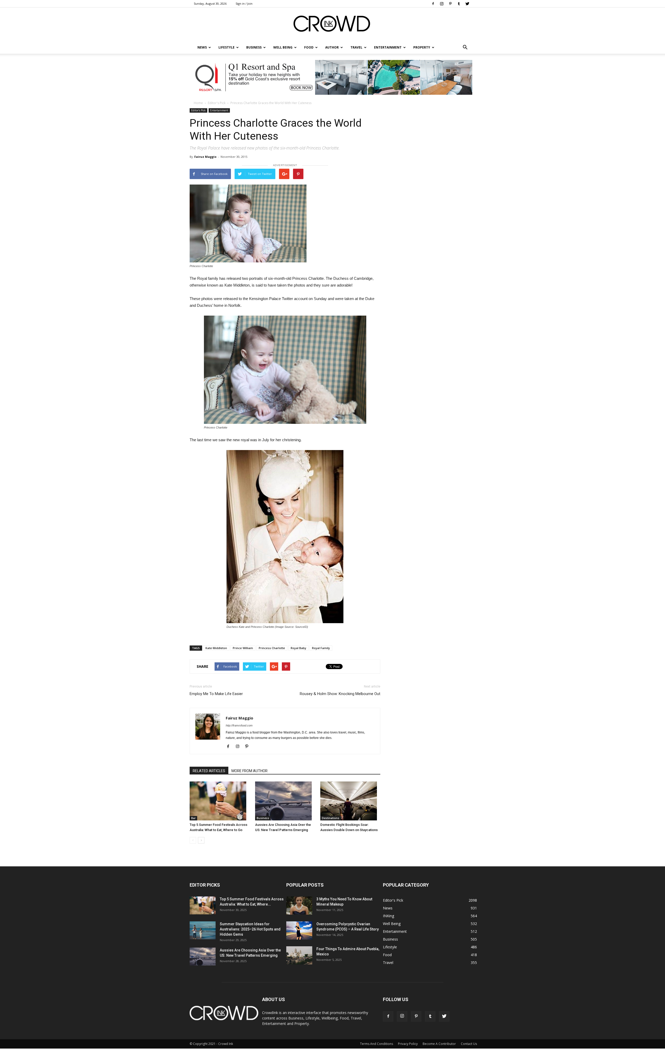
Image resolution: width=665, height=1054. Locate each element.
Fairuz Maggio (205, 157)
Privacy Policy (408, 1044)
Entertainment (388, 47)
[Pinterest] (450, 3)
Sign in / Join (244, 3)
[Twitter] (467, 3)
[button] (465, 47)
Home (198, 103)
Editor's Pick (216, 103)
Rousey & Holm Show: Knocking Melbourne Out (340, 693)
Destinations (330, 818)
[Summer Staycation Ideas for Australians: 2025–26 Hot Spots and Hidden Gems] (203, 930)
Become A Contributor (439, 1044)
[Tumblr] (459, 3)
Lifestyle (390, 946)
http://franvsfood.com (239, 725)
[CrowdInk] (332, 25)
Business (254, 47)
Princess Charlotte (272, 648)
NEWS (202, 47)
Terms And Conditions (376, 1044)
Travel (356, 47)
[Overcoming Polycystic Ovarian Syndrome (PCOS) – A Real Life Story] (299, 930)
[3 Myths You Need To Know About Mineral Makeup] (299, 905)
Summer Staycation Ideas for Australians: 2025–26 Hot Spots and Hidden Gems (250, 929)
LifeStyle (226, 47)
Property (421, 47)
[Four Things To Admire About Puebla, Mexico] (299, 955)
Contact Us (469, 1044)
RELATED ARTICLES (209, 771)
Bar (193, 818)
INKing (388, 915)
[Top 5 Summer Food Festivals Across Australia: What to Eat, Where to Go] (220, 800)
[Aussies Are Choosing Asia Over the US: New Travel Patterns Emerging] (285, 800)
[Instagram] (441, 3)
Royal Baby (298, 648)
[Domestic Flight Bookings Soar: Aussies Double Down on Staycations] (350, 800)
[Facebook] (433, 3)
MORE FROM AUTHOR (249, 771)
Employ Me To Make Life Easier (216, 693)
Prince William (243, 648)
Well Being (282, 47)
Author (332, 47)
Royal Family (321, 648)
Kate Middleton (216, 648)
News (388, 908)
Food (309, 47)
